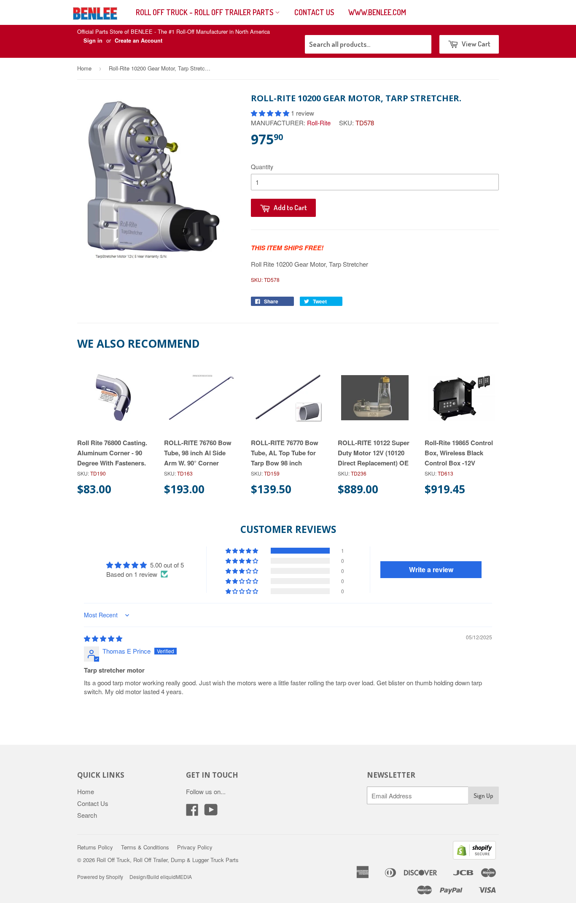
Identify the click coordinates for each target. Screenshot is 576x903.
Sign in (92, 40)
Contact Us (314, 12)
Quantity (262, 166)
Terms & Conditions (145, 847)
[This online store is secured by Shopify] (474, 856)
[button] (271, 112)
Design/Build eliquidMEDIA (160, 876)
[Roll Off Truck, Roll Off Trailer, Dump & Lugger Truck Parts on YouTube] (211, 812)
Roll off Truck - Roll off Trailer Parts (205, 12)
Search (87, 815)
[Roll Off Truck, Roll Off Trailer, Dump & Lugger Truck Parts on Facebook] (192, 812)
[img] (103, 638)
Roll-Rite (319, 122)
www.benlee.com (377, 12)
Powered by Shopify (100, 876)
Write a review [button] (431, 569)
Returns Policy (95, 847)
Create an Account (138, 40)
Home (84, 68)
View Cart (475, 43)
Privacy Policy (195, 847)
